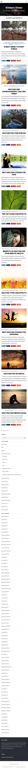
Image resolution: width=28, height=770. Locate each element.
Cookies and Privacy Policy (7, 757)
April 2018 (3, 723)
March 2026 (4, 532)
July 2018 (3, 714)
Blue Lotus (5, 459)
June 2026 (3, 522)
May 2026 (3, 526)
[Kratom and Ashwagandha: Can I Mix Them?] (14, 74)
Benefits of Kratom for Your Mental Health (14, 252)
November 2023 (5, 620)
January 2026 (4, 538)
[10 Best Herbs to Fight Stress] (14, 30)
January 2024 (4, 613)
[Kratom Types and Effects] (14, 278)
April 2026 (3, 529)
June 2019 (3, 692)
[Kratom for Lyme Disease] (14, 119)
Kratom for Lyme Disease (14, 133)
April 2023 (3, 642)
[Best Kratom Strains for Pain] (14, 158)
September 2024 (5, 588)
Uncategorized (4, 509)
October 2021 (4, 663)
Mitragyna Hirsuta (7, 468)
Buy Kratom (4, 444)
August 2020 (4, 670)
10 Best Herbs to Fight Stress (14, 48)
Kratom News (4, 491)
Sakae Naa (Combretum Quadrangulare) (12, 474)
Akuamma (5, 456)
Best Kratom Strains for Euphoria (14, 333)
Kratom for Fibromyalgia (14, 413)
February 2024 (4, 610)
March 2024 (4, 607)
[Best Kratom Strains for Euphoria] (14, 318)
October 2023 (4, 623)
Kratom (16, 42)
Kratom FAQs (14, 211)
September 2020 (5, 667)
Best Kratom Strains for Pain (14, 173)
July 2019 (3, 689)
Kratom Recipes (5, 497)
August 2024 (4, 591)
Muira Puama (5, 471)
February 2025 (4, 573)
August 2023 (4, 629)
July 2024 (3, 594)
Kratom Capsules (5, 478)
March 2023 (4, 645)
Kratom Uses (20, 86)
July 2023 (3, 632)
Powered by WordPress (8, 767)
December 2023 (5, 616)
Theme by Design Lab (20, 767)
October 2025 (4, 548)
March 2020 (4, 676)
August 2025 (4, 554)
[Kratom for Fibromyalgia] (14, 399)
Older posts (6, 430)
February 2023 (4, 648)
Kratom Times (14, 7)
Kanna (9, 42)
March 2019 (4, 698)
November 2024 (5, 582)
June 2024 (3, 598)
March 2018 (4, 726)
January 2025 (4, 576)
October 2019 (4, 685)
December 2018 (5, 704)
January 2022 (4, 660)
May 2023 (3, 638)
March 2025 (4, 569)
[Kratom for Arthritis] (14, 359)
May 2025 (3, 563)
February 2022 (4, 657)
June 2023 (3, 635)
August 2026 (4, 516)
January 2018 (4, 732)
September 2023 (5, 626)
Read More (4, 58)
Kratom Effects (15, 43)
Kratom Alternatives (6, 453)
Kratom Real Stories (6, 494)
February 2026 (4, 535)
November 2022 (5, 651)
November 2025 (5, 544)
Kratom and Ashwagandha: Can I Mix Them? (14, 91)
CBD (6, 42)
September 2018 (5, 710)
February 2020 (4, 679)
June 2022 (3, 654)
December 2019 (5, 682)
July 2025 (3, 557)
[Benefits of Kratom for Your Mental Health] (14, 237)
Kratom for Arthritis (14, 373)
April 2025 (3, 566)
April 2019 (3, 695)
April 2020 (3, 673)
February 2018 (4, 729)
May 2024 (3, 601)
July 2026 (3, 519)
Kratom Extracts (5, 484)
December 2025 (5, 541)
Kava (12, 42)
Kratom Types (4, 503)
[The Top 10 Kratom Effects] (14, 200)
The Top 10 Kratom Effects (14, 214)
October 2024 (4, 585)
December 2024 (5, 579)
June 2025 (3, 560)
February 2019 (4, 701)
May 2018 (3, 720)
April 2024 (3, 604)
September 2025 (5, 551)
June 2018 (3, 717)
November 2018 (5, 707)
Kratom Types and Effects (14, 293)
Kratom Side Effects (5, 500)
